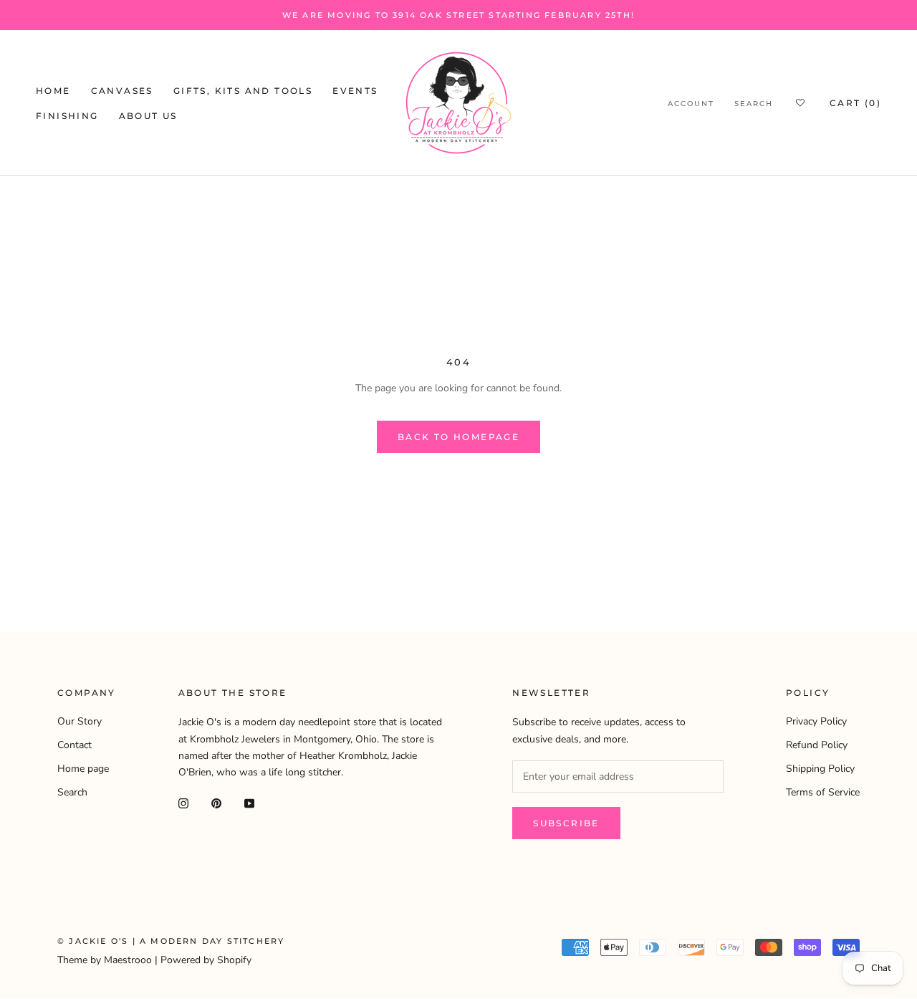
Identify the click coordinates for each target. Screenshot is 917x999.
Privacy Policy (816, 721)
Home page (83, 768)
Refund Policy (817, 745)
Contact (74, 745)
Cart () (855, 102)
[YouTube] (249, 803)
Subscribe (566, 823)
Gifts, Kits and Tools (242, 90)
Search (753, 103)
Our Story (79, 721)
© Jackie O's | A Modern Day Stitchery (170, 941)
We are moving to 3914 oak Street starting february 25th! (458, 15)
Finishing (67, 115)
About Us (148, 115)
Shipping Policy (820, 768)
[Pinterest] (216, 803)
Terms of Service (823, 792)
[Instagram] (183, 803)
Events (355, 90)
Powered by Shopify (205, 960)
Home (53, 90)
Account (691, 103)
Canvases (122, 90)
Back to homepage (458, 436)
